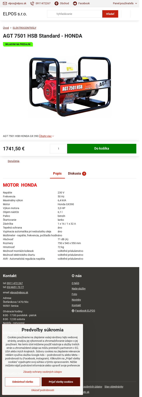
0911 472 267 (15, 283)
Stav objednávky (113, 386)
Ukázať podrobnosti (42, 390)
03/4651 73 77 (15, 287)
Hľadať (110, 13)
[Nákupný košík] (125, 14)
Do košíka (101, 148)
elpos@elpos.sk (19, 292)
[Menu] (134, 14)
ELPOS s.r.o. (15, 14)
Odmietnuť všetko (22, 381)
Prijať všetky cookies (61, 381)
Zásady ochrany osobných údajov (42, 371)
